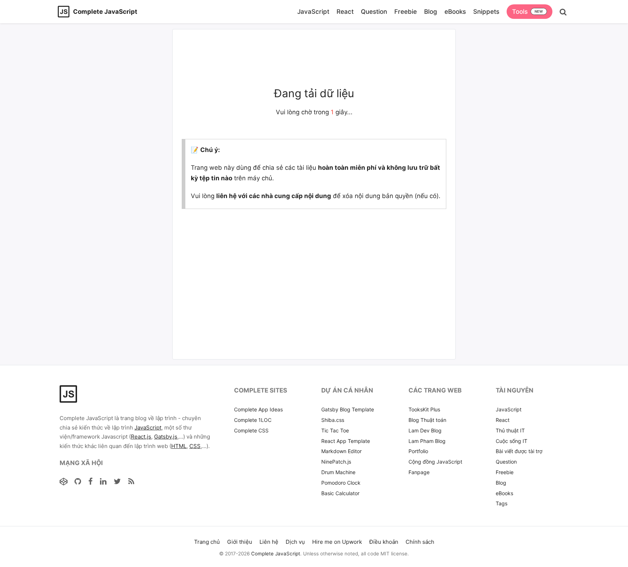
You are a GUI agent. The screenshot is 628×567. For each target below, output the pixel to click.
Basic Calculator (340, 493)
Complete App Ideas (258, 409)
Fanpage (419, 472)
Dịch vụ (295, 541)
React (345, 11)
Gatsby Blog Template (347, 409)
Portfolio (418, 451)
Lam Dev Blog (425, 430)
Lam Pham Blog (427, 441)
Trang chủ (207, 541)
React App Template (345, 441)
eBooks (455, 11)
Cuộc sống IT (511, 441)
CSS (195, 446)
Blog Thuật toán (427, 420)
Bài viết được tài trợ (519, 451)
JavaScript (313, 11)
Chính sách (420, 541)
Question (374, 11)
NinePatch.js (336, 462)
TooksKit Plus (424, 409)
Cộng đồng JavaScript (435, 462)
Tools (520, 11)
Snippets (486, 11)
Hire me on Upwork (337, 541)
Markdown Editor (341, 451)
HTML (178, 446)
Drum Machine (338, 472)
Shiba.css (332, 420)
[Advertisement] (112, 77)
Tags (501, 503)
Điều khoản (383, 541)
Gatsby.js (165, 436)
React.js (141, 436)
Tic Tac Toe (335, 430)
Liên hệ (268, 541)
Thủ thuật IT (510, 430)
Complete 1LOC (252, 420)
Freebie (405, 11)
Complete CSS (251, 430)
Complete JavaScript (275, 553)
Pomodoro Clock (341, 483)
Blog (430, 11)
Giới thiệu (239, 541)
